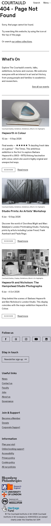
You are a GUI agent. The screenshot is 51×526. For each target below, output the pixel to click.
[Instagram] (26, 339)
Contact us (7, 383)
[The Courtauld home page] (14, 2)
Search (36, 2)
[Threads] (16, 339)
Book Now (8, 241)
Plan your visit (8, 444)
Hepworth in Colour (14, 133)
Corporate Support (11, 427)
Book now (8, 170)
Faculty (5, 387)
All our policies (9, 467)
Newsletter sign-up (13, 359)
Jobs (4, 392)
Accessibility (8, 453)
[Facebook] (6, 339)
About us (6, 396)
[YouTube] (36, 339)
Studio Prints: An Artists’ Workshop (24, 211)
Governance (7, 401)
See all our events (40, 86)
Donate (5, 422)
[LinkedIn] (46, 339)
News (4, 378)
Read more (22, 169)
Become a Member (11, 418)
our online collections (22, 41)
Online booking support (13, 449)
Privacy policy (8, 458)
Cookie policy (8, 462)
